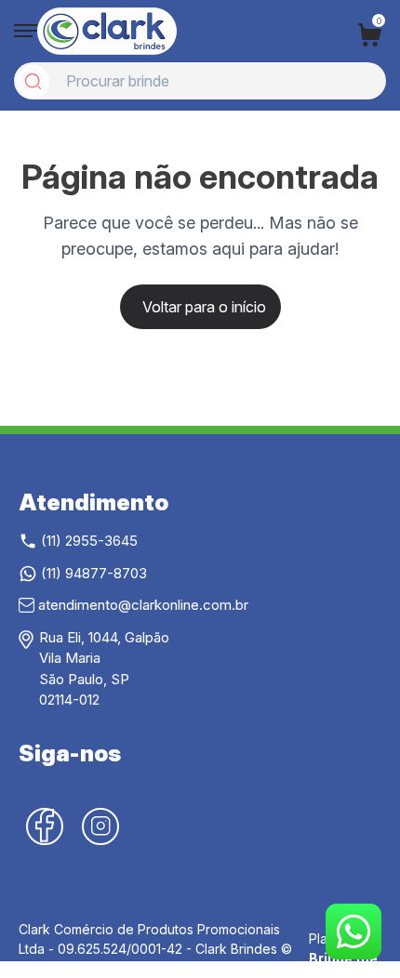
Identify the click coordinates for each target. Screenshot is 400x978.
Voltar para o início (204, 306)
